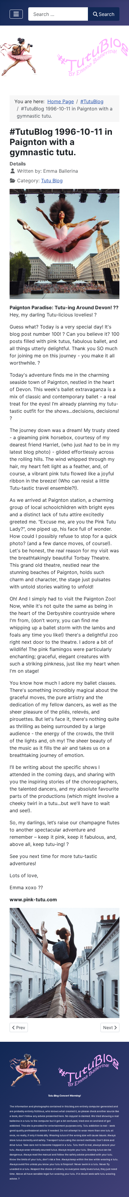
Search (106, 14)
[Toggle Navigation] (16, 14)
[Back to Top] (118, 1186)
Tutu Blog (52, 180)
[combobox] (58, 14)
